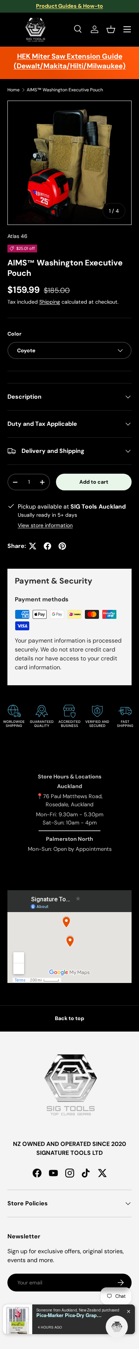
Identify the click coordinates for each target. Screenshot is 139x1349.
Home (13, 90)
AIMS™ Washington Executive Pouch (65, 90)
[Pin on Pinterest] (62, 546)
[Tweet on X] (32, 546)
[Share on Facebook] (47, 546)
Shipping (49, 301)
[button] (111, 29)
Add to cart (93, 481)
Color (14, 333)
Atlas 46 (17, 236)
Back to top (69, 1018)
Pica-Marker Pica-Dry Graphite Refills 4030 (69, 1315)
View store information (45, 525)
